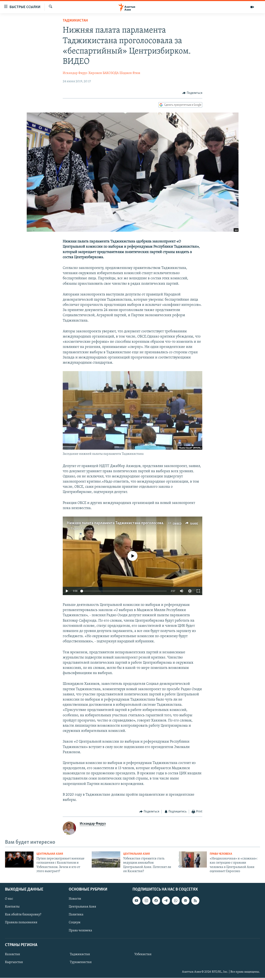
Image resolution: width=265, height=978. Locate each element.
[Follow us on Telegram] (166, 901)
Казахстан (12, 954)
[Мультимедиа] (252, 7)
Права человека (221, 854)
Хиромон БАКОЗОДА (103, 73)
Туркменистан (81, 962)
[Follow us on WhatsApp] (176, 901)
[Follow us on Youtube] (136, 901)
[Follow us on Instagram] (146, 901)
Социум (74, 922)
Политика (76, 914)
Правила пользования (21, 922)
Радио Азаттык (82, 528)
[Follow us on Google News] (185, 901)
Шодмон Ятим (129, 73)
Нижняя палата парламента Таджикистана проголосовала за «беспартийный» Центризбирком (148, 523)
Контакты (12, 907)
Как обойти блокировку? (23, 914)
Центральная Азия (49, 854)
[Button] (192, 93)
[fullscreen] (198, 591)
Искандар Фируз (75, 73)
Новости (75, 899)
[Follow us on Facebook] (156, 901)
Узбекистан (143, 954)
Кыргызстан (14, 962)
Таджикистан (75, 21)
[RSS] (195, 901)
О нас (9, 899)
